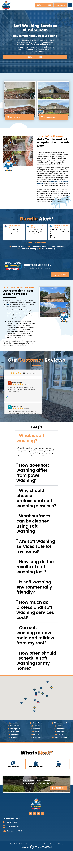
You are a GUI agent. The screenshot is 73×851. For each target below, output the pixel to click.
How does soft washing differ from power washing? (32, 472)
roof (7, 304)
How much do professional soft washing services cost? (35, 610)
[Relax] (59, 763)
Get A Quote (13, 766)
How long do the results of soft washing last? (35, 567)
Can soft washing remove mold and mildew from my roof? (35, 635)
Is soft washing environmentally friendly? (34, 587)
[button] (36, 438)
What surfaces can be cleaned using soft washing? (33, 523)
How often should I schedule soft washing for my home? (36, 660)
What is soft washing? (30, 438)
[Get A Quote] (13, 763)
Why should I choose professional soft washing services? (36, 498)
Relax (59, 766)
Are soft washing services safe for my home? (35, 546)
